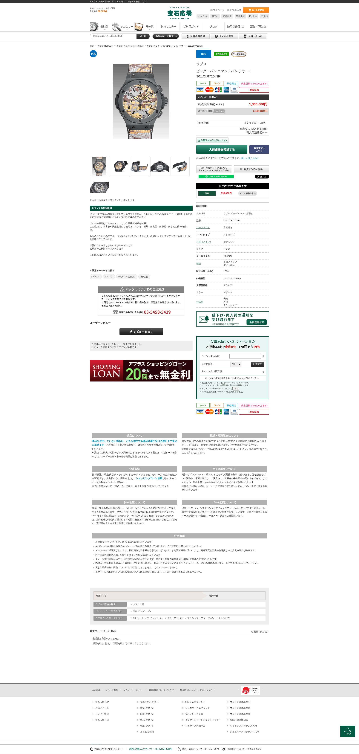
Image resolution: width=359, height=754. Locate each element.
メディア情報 (102, 714)
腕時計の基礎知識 (239, 720)
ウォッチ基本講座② (240, 708)
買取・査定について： (193, 749)
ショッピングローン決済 (149, 478)
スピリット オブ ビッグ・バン (148, 618)
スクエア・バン (175, 618)
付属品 (199, 301)
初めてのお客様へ (149, 702)
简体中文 (240, 16)
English (253, 16)
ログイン (120, 347)
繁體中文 (227, 16)
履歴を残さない (261, 631)
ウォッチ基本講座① (240, 702)
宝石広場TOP (102, 702)
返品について (147, 720)
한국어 (215, 16)
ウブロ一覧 (138, 604)
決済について (147, 708)
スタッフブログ (109, 255)
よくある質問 (147, 731)
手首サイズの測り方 (195, 725)
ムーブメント (203, 227)
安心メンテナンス (194, 714)
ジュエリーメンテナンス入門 (244, 731)
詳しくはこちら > (250, 158)
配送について (147, 714)
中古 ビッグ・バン (142, 611)
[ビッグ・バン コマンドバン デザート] (99, 166)
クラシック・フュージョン (200, 618)
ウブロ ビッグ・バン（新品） (238, 213)
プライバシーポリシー (133, 690)
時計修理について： (237, 749)
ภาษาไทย (202, 16)
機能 (198, 263)
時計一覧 (213, 595)
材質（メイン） (204, 241)
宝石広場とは (102, 720)
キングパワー (225, 618)
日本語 (264, 16)
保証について (147, 725)
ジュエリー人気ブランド (197, 708)
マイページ (218, 10)
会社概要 (96, 690)
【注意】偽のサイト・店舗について (195, 690)
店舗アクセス (102, 708)
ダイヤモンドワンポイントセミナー (203, 720)
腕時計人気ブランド (195, 702)
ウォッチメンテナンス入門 (243, 725)
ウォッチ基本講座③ (240, 714)
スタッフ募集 (112, 690)
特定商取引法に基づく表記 (161, 690)
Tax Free (219, 111)
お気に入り (235, 10)
